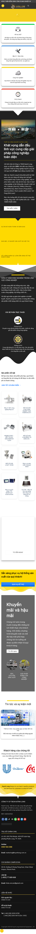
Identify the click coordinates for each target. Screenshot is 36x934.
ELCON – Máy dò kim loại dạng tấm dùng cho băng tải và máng (27, 493)
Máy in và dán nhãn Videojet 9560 (27, 465)
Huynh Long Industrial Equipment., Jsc (23, 927)
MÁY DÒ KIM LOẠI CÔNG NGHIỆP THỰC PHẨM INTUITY (26, 410)
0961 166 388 (6, 847)
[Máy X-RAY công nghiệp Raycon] (9, 399)
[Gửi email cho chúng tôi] (12, 819)
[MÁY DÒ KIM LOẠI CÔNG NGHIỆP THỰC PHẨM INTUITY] (26, 399)
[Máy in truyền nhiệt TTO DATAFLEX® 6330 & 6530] (9, 480)
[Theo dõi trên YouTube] (25, 819)
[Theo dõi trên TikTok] (9, 819)
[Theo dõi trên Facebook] (2, 819)
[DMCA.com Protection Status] (6, 824)
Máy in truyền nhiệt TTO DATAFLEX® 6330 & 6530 (9, 492)
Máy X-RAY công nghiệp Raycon (9, 408)
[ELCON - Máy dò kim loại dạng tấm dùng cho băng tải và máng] (26, 480)
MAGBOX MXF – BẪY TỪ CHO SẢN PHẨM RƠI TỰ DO (9, 438)
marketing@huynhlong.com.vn (16, 853)
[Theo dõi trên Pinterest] (18, 819)
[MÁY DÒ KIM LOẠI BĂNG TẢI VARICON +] (26, 426)
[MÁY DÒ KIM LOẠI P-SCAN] (9, 454)
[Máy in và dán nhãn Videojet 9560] (26, 454)
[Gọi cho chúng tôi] (15, 819)
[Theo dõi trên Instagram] (6, 819)
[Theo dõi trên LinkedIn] (21, 819)
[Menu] (2, 5)
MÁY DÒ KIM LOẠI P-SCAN (9, 464)
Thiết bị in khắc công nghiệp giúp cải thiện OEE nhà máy (18, 729)
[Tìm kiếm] (28, 5)
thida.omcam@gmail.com (14, 883)
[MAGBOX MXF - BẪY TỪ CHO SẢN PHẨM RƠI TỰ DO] (9, 426)
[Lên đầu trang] (2, 931)
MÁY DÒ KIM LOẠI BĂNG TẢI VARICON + (26, 437)
